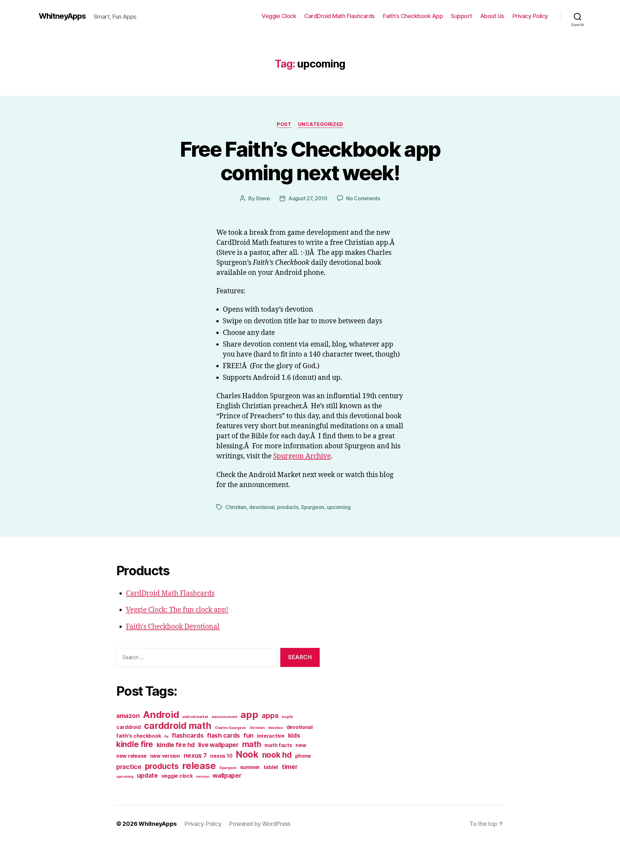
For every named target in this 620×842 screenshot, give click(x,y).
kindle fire (134, 744)
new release (131, 756)
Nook (247, 754)
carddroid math (177, 725)
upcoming (338, 507)
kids (294, 735)
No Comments (363, 198)
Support (461, 16)
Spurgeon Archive (302, 456)
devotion (275, 728)
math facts (278, 745)
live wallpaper (218, 745)
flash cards (223, 735)
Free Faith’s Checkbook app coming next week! (310, 161)
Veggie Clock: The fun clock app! (177, 610)
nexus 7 (195, 755)
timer (290, 767)
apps (270, 715)
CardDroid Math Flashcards (339, 16)
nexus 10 (221, 756)
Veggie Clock (279, 16)
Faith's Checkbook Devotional (173, 626)
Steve (263, 198)
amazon (128, 716)
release (199, 765)
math (251, 744)
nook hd (277, 755)
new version (165, 756)
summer (250, 767)
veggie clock (177, 776)
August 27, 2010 (307, 198)
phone (303, 756)
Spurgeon (312, 507)
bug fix (287, 717)
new (300, 745)
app (249, 714)
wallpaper (227, 775)
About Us (492, 16)
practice (128, 767)
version (202, 776)
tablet (271, 767)
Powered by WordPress (260, 823)
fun (248, 735)
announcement (224, 717)
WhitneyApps (62, 16)
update (147, 775)
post (284, 124)
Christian (235, 507)
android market (195, 717)
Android (161, 714)
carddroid (128, 727)
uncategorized (320, 124)
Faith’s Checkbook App (413, 16)
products (287, 507)
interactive (270, 736)
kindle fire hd (176, 745)
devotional (261, 507)
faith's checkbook (138, 736)
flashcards (187, 735)
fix (166, 736)
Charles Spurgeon (230, 728)
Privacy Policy (530, 16)
